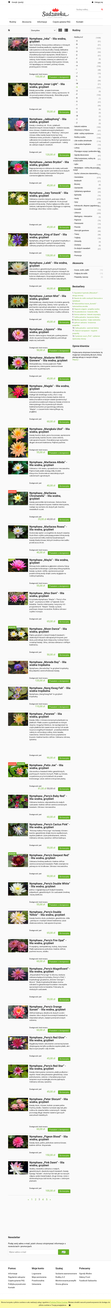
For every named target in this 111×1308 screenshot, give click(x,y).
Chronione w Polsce (81, 130)
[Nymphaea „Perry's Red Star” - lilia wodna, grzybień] (18, 1071)
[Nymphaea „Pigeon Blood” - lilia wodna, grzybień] (18, 1141)
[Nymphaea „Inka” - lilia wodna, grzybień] (18, 44)
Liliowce (77, 213)
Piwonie (77, 227)
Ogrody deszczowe (81, 155)
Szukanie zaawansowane (66, 1273)
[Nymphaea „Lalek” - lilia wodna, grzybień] (18, 268)
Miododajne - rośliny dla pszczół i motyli (86, 169)
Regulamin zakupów (16, 1277)
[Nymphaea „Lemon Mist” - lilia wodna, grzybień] (18, 301)
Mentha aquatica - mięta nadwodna (87, 320)
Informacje (12, 1273)
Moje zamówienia (39, 1277)
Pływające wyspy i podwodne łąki (87, 151)
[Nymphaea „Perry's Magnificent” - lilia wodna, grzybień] (18, 974)
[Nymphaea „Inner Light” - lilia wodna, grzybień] (18, 89)
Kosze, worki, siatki (81, 270)
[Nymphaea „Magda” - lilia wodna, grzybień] (18, 391)
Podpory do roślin (80, 273)
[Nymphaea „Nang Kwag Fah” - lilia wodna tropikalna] (18, 693)
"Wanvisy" (55, 132)
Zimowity (77, 241)
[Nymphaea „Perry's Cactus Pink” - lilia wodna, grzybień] (18, 829)
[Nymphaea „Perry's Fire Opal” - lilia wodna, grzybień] (18, 945)
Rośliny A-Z (78, 37)
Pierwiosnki (78, 223)
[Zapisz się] (63, 1252)
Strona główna (62, 1284)
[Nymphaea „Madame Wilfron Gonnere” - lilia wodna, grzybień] (18, 362)
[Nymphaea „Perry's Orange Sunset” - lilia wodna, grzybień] (18, 1012)
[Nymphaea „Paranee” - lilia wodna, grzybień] (18, 719)
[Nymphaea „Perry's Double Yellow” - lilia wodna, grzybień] (18, 917)
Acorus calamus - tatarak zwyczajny (87, 314)
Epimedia (77, 195)
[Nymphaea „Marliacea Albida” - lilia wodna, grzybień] (18, 467)
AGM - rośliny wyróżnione (84, 133)
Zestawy (77, 245)
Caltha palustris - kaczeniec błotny (86, 317)
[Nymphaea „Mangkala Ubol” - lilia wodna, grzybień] (18, 443)
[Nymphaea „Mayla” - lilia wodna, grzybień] (18, 565)
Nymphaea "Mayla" (47, 599)
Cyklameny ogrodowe (82, 191)
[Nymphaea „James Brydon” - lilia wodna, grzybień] (18, 167)
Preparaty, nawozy (81, 277)
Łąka (76, 164)
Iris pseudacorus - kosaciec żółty (86, 312)
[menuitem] (12, 22)
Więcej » (75, 360)
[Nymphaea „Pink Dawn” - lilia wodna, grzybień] (18, 1167)
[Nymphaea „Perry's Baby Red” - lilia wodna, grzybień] (18, 801)
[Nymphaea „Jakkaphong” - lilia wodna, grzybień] (18, 124)
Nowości (77, 252)
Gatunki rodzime (80, 126)
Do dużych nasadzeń (82, 248)
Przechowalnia (38, 1280)
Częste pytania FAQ (16, 1280)
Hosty (76, 198)
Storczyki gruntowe (81, 230)
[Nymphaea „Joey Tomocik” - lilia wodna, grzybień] (18, 198)
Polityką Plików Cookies (58, 1302)
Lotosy (76, 148)
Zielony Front (84, 1277)
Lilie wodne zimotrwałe (83, 141)
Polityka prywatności (17, 1284)
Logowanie (36, 1273)
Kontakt (11, 1287)
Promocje (78, 255)
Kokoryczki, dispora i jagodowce (86, 206)
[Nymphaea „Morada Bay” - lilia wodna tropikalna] (18, 667)
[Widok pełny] (66, 30)
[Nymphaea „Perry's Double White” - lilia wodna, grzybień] (18, 889)
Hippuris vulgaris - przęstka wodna (86, 309)
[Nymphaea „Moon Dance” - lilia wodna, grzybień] (18, 634)
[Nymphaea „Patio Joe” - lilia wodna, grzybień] (18, 770)
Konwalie (77, 209)
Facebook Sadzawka (88, 1280)
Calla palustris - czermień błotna (87, 328)
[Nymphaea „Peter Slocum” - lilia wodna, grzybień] (18, 1104)
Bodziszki (78, 181)
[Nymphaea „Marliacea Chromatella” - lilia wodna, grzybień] (18, 498)
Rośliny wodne (79, 137)
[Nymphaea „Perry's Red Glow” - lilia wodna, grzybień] (18, 1042)
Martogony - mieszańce (83, 216)
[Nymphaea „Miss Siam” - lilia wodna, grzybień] (18, 598)
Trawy (76, 234)
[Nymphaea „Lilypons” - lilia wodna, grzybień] (18, 334)
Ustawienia (36, 1284)
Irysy (76, 202)
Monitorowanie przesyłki (66, 1280)
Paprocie (77, 220)
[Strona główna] (55, 12)
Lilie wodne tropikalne (82, 144)
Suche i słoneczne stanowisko (86, 173)
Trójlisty (77, 238)
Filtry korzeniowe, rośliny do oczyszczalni (84, 159)
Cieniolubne (78, 177)
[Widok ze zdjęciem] (60, 30)
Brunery (77, 184)
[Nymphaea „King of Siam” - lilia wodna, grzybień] (18, 239)
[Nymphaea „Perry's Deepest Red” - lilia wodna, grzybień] (18, 860)
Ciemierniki (78, 188)
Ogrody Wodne (85, 1273)
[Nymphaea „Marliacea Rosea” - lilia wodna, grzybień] (18, 532)
